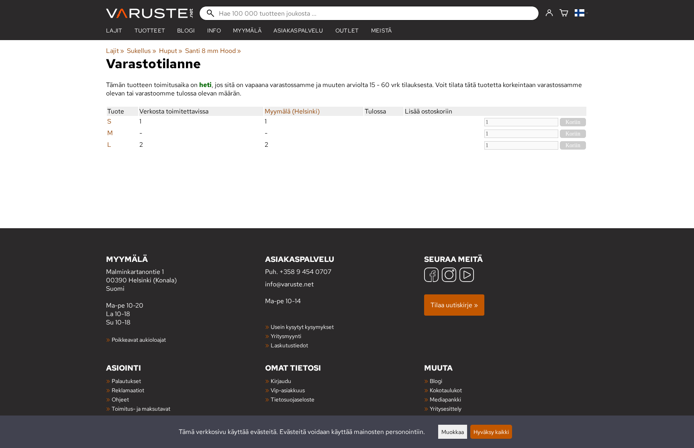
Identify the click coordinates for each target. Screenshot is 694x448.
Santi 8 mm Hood (213, 51)
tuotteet (150, 30)
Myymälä (247, 30)
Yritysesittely (445, 408)
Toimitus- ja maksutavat (141, 408)
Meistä (381, 30)
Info (214, 30)
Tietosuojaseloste (292, 399)
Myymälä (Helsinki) (292, 111)
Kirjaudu (281, 381)
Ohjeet (120, 399)
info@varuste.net (289, 284)
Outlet (347, 30)
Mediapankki (445, 399)
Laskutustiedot (289, 345)
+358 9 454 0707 (305, 272)
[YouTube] (466, 276)
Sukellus (141, 51)
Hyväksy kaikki (491, 432)
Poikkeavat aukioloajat (139, 339)
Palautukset (126, 381)
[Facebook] (431, 276)
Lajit (114, 30)
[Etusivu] (149, 13)
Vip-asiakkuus (288, 390)
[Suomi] (581, 13)
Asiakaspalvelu (298, 30)
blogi (186, 30)
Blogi (436, 381)
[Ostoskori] (563, 13)
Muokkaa (452, 432)
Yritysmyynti (286, 336)
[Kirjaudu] (549, 13)
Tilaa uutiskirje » (454, 305)
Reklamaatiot (128, 390)
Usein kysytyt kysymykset (302, 326)
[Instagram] (449, 276)
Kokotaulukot (446, 390)
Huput (170, 51)
